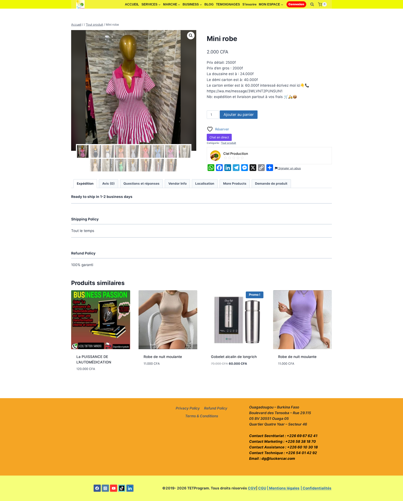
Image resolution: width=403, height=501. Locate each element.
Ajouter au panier (239, 114)
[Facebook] (97, 488)
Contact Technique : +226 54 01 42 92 (283, 453)
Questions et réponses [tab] (141, 184)
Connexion (296, 4)
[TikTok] (121, 488)
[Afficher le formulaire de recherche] (312, 4)
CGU (262, 488)
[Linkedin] (129, 488)
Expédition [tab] (85, 184)
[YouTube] (113, 488)
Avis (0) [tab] (108, 184)
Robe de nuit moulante (163, 357)
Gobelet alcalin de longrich (234, 357)
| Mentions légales (283, 488)
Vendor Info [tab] (177, 184)
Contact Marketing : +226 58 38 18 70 (282, 441)
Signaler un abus (289, 168)
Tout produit (228, 142)
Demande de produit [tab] (271, 184)
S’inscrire (249, 4)
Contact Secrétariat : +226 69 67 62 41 (283, 436)
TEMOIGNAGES (228, 4)
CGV (252, 488)
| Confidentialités (316, 488)
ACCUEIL (132, 4)
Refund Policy (215, 408)
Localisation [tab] (204, 184)
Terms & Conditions (201, 416)
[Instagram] (105, 488)
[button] (191, 35)
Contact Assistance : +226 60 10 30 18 (283, 447)
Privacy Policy (188, 408)
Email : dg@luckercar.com (272, 458)
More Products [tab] (234, 184)
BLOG (209, 4)
